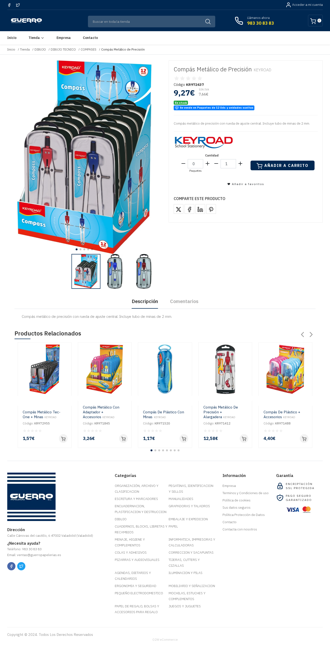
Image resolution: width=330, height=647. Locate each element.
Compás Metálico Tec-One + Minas (41, 414)
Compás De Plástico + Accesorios (282, 414)
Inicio (11, 38)
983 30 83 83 (260, 23)
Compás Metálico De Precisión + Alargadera (220, 412)
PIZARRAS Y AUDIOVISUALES (137, 560)
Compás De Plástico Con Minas (163, 414)
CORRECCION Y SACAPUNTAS (191, 552)
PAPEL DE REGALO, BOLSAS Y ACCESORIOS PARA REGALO (137, 609)
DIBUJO (40, 49)
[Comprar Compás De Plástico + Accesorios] (304, 438)
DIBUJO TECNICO (63, 49)
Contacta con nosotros (239, 529)
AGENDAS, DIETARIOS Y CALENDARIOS (133, 576)
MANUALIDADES (181, 499)
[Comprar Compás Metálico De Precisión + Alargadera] (244, 438)
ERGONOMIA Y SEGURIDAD (135, 586)
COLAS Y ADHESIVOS (131, 552)
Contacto (90, 38)
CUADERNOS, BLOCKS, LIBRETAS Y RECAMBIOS (141, 529)
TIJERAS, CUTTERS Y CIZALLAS (184, 563)
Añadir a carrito (286, 165)
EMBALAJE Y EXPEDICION (188, 519)
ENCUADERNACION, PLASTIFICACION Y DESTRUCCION (140, 509)
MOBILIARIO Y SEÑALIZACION (192, 586)
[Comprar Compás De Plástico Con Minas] (183, 438)
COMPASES (88, 49)
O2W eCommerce (165, 640)
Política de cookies (236, 500)
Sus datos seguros (236, 507)
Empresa (64, 38)
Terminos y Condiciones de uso (245, 493)
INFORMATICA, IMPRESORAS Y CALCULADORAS (192, 542)
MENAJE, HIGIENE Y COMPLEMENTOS (130, 542)
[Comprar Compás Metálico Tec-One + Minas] (63, 438)
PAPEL (173, 526)
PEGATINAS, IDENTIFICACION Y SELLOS (191, 488)
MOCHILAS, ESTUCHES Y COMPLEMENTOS (187, 596)
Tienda (34, 38)
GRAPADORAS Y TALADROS (189, 506)
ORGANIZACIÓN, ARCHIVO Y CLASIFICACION (136, 488)
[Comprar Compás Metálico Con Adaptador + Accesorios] (123, 438)
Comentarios (184, 301)
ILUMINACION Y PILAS (185, 573)
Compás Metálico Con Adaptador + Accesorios (101, 412)
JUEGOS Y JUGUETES (185, 606)
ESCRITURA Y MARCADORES (136, 499)
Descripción (145, 301)
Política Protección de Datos (243, 515)
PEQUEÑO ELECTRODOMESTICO (139, 593)
